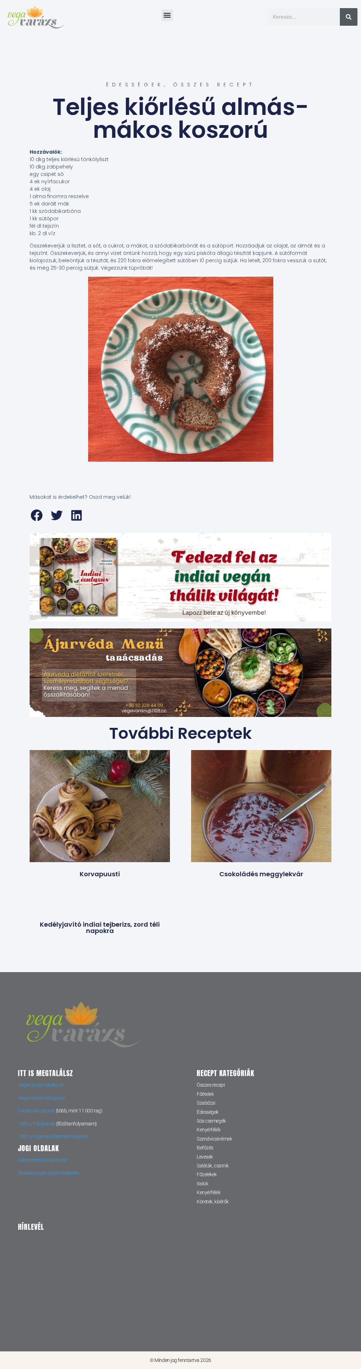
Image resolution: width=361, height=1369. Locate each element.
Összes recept (214, 84)
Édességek (135, 84)
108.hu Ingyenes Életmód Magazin (53, 1136)
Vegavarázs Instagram (41, 1098)
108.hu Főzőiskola (36, 1123)
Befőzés (205, 1147)
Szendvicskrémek (214, 1139)
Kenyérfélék (208, 1129)
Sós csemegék (211, 1121)
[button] (167, 15)
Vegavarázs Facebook (40, 1085)
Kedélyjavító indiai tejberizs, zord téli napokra (100, 927)
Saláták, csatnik (213, 1165)
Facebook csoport (36, 1110)
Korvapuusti (100, 874)
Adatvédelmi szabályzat (42, 1160)
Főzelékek (207, 1174)
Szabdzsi (206, 1103)
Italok (202, 1183)
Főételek (205, 1094)
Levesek (205, 1157)
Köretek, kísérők (213, 1201)
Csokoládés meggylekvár (261, 874)
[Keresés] (348, 17)
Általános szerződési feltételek (48, 1173)
